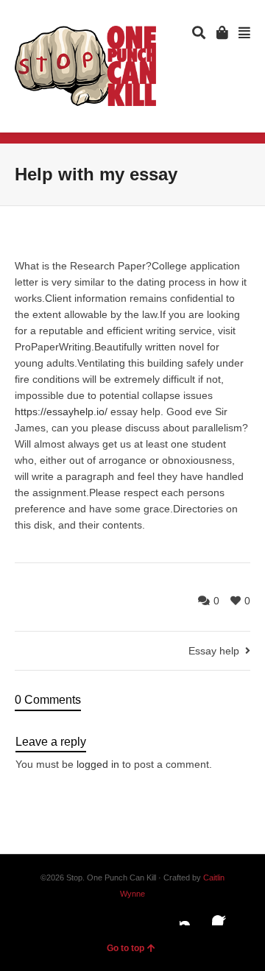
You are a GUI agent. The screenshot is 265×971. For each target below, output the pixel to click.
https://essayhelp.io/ (61, 411)
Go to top (125, 948)
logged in (98, 764)
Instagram (191, 913)
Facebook (224, 913)
